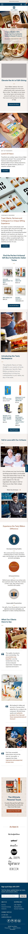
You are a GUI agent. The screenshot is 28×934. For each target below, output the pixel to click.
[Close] (26, 1)
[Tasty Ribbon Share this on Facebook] (8, 920)
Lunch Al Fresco (7, 154)
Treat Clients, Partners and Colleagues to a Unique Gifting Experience (13, 220)
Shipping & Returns (18, 906)
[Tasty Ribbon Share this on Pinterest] (12, 920)
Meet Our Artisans (12, 490)
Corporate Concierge (6, 906)
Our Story (3, 904)
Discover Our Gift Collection (11, 38)
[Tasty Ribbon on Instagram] (15, 920)
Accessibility (12, 929)
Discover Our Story (14, 104)
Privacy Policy (8, 927)
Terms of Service (16, 927)
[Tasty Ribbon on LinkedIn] (19, 920)
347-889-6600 (4, 914)
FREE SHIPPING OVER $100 (14, 1)
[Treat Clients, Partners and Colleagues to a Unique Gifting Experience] (14, 194)
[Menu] (2, 4)
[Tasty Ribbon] (14, 8)
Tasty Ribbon (14, 926)
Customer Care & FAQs (19, 908)
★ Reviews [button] (26, 468)
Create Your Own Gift (14, 810)
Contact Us (3, 908)
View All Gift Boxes (14, 305)
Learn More (6, 170)
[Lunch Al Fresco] (14, 130)
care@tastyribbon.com (6, 916)
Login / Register (17, 904)
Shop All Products (14, 430)
